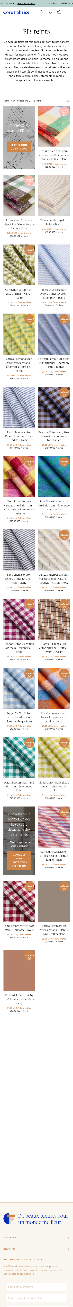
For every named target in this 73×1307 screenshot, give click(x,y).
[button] (41, 12)
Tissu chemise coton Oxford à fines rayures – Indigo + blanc (19, 436)
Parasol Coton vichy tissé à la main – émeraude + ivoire (19, 786)
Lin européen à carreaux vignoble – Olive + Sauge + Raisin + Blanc (19, 224)
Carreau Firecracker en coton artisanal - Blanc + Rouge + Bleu (54, 855)
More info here (10, 3)
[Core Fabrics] (16, 12)
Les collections (20, 100)
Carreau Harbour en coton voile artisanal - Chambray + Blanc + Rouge (54, 363)
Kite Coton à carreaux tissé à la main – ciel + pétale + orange (54, 717)
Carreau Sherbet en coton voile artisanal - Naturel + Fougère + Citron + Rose (54, 578)
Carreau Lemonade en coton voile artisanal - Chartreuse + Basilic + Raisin (19, 364)
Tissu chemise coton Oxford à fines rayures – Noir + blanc (19, 578)
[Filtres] (67, 101)
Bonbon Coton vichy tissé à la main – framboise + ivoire (19, 648)
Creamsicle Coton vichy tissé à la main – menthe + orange (19, 999)
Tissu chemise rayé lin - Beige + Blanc (54, 222)
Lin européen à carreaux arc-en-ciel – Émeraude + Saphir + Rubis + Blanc (54, 155)
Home (6, 100)
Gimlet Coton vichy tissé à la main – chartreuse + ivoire (54, 786)
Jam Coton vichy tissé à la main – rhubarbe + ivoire (19, 928)
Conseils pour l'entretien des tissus (19, 860)
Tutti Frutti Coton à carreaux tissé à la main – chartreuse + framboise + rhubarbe (19, 507)
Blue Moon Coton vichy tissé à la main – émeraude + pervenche (54, 505)
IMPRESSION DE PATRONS (19, 147)
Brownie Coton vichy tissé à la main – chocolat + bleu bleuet (54, 436)
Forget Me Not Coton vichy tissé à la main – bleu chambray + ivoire (19, 717)
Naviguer (9, 1237)
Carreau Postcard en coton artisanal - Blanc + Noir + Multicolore (54, 930)
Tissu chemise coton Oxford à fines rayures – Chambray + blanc (54, 293)
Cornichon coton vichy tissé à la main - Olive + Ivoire (19, 293)
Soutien (9, 1249)
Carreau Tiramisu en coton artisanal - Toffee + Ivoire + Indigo (54, 648)
